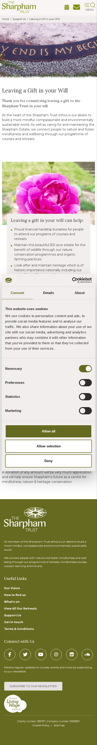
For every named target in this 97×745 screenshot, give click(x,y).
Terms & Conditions (19, 629)
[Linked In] (71, 654)
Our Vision (12, 588)
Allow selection (49, 446)
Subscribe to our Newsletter (33, 686)
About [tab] (80, 293)
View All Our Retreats (20, 608)
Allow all (48, 431)
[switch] (85, 382)
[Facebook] (9, 654)
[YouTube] (40, 654)
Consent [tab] (17, 293)
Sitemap (59, 725)
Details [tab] (48, 293)
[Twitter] (25, 654)
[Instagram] (56, 654)
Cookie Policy (41, 725)
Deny (48, 461)
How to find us (15, 595)
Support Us (12, 615)
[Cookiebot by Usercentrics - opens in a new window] (72, 280)
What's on (12, 601)
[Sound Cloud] (87, 654)
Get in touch (13, 622)
